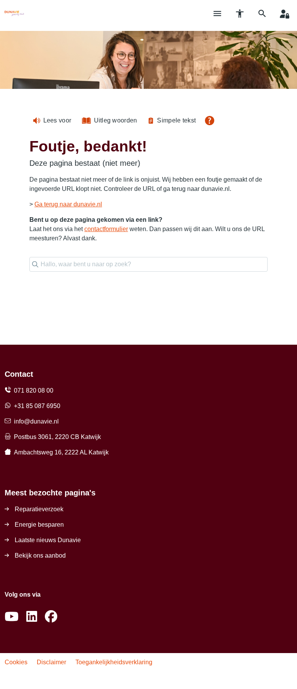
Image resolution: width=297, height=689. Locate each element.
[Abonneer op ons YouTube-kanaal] (12, 617)
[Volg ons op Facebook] (51, 617)
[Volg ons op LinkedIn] (31, 617)
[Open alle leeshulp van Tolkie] (209, 120)
